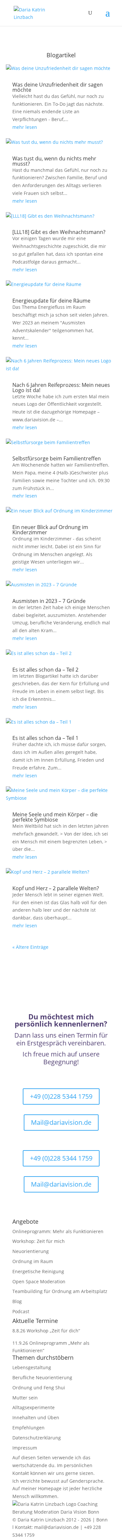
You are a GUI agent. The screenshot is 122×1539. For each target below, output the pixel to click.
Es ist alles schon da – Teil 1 (45, 738)
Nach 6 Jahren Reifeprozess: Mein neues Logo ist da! (61, 387)
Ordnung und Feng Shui (38, 1387)
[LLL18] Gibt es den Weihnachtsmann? (58, 232)
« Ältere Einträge (30, 947)
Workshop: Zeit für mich (38, 1241)
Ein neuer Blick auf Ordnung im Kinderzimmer (50, 530)
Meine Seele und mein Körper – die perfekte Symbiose (55, 817)
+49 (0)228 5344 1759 (61, 1096)
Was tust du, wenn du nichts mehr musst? (54, 161)
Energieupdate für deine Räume (51, 300)
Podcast (20, 1311)
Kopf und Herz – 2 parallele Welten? (55, 888)
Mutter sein (25, 1398)
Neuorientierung (30, 1251)
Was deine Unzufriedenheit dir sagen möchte (57, 87)
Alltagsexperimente (33, 1407)
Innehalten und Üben (35, 1417)
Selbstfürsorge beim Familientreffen (56, 458)
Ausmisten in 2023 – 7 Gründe (49, 601)
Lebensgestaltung (31, 1367)
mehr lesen (24, 127)
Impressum (24, 1448)
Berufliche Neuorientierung (42, 1377)
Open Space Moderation (38, 1281)
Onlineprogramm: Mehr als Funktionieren (57, 1231)
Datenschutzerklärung (36, 1438)
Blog (17, 1301)
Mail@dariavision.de (61, 1122)
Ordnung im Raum (32, 1261)
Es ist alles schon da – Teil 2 (45, 669)
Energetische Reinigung (38, 1271)
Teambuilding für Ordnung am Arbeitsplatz (59, 1291)
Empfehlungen (28, 1427)
